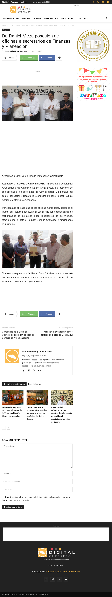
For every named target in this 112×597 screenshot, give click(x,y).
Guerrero (59, 18)
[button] (106, 18)
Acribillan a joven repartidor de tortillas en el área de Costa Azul (57, 333)
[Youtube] (108, 2)
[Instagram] (98, 2)
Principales (8, 18)
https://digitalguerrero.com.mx (34, 356)
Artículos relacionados (14, 384)
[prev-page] (4, 428)
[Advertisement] (76, 10)
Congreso (81, 18)
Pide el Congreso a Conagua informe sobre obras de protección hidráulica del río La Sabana (37, 413)
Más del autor (34, 384)
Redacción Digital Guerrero (16, 51)
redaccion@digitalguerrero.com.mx (63, 571)
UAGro (71, 18)
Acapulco (48, 18)
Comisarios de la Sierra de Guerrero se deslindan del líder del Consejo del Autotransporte (18, 334)
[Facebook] (93, 2)
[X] (103, 2)
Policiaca (37, 18)
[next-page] (8, 428)
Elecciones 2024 (23, 18)
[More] (59, 58)
